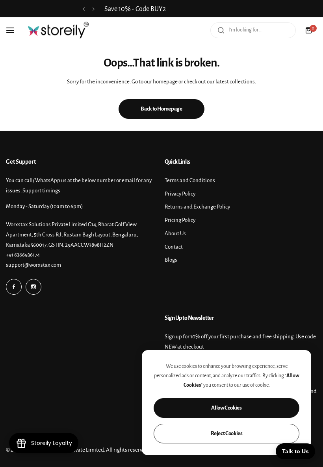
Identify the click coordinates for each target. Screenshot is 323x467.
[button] (84, 9)
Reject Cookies (227, 433)
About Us (175, 233)
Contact (174, 247)
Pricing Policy (180, 220)
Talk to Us (295, 451)
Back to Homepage (161, 109)
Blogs (171, 260)
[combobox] (253, 30)
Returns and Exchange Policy (197, 207)
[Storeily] (58, 30)
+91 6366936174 (23, 255)
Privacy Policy (180, 194)
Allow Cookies (226, 408)
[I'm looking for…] (221, 30)
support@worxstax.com (33, 265)
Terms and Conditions (190, 180)
